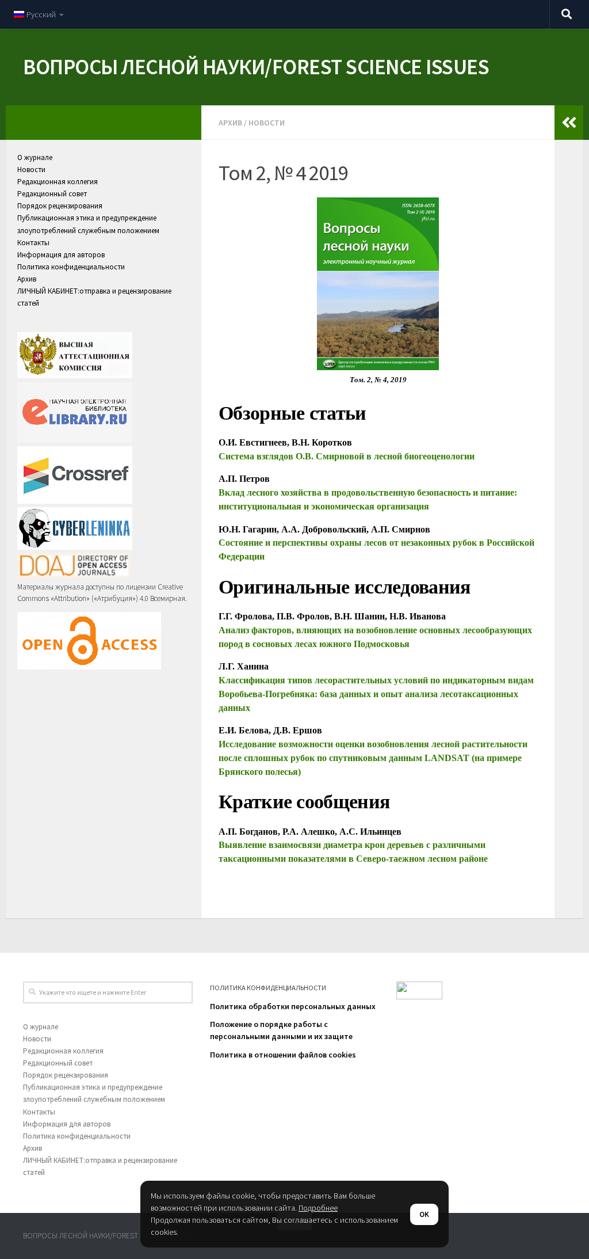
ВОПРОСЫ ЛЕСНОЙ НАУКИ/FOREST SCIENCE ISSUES (256, 67)
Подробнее (318, 1208)
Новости (266, 122)
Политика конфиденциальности (71, 267)
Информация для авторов (61, 255)
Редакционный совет (52, 194)
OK (424, 1214)
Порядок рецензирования (59, 206)
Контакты (33, 243)
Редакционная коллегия (57, 182)
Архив (230, 122)
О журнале (34, 157)
